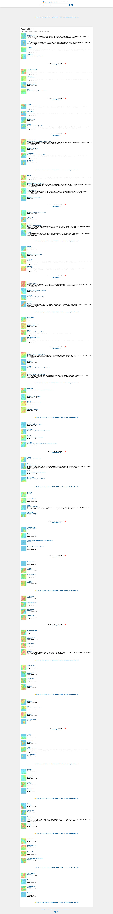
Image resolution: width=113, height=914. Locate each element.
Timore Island (30, 789)
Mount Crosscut (31, 643)
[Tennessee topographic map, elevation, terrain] (23, 262)
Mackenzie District (41, 374)
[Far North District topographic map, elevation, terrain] (23, 529)
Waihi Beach (30, 429)
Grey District (40, 465)
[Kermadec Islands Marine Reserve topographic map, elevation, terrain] (23, 548)
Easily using (57, 17)
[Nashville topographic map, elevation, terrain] (23, 184)
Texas (34, 90)
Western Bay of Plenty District (44, 367)
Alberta (32, 267)
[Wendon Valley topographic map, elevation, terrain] (23, 778)
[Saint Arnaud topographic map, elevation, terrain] (23, 674)
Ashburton (30, 353)
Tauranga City (41, 296)
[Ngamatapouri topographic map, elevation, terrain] (23, 841)
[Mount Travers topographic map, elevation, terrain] (23, 667)
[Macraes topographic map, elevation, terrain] (23, 403)
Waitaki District (38, 402)
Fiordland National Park (33, 337)
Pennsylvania (35, 409)
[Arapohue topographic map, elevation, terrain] (23, 494)
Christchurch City (31, 83)
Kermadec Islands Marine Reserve (35, 546)
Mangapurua (30, 824)
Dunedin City (38, 105)
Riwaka (29, 879)
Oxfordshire (39, 254)
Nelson (29, 118)
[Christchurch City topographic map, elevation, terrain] (23, 85)
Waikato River (30, 317)
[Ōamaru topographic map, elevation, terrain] (23, 459)
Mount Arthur (30, 650)
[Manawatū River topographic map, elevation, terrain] (23, 226)
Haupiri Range (30, 596)
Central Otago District (32, 324)
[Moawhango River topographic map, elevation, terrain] (23, 847)
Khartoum (29, 76)
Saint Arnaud (30, 672)
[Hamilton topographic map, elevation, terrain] (23, 213)
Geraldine (29, 436)
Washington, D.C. (31, 140)
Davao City (30, 54)
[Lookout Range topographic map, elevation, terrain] (23, 639)
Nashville (29, 182)
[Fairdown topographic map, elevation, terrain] (23, 771)
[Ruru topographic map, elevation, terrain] (23, 149)
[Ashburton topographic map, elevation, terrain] (23, 355)
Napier (28, 505)
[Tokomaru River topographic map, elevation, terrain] (23, 853)
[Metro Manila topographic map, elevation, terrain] (23, 233)
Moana (34, 148)
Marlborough (35, 472)
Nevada (34, 48)
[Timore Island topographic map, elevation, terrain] (23, 791)
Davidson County (41, 183)
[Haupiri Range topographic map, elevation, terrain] (23, 598)
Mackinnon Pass (31, 886)
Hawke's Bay (35, 424)
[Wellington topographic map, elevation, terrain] (23, 127)
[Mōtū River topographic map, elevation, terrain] (23, 570)
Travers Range (30, 615)
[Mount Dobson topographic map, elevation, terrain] (23, 875)
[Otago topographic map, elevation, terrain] (23, 702)
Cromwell (29, 442)
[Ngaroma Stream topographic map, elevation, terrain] (23, 500)
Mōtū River (30, 568)
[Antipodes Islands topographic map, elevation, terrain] (23, 721)
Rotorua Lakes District (42, 389)
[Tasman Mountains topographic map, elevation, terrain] (23, 604)
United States (29, 48)
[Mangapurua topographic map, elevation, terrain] (23, 826)
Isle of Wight (30, 196)
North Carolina (35, 331)
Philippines (30, 41)
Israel (28, 283)
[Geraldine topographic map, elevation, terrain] (23, 438)
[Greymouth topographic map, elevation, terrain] (23, 466)
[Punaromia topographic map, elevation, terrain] (23, 390)
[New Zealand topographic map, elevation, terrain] (23, 113)
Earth (28, 89)
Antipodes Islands (31, 719)
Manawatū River (31, 224)
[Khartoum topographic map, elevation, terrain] (23, 78)
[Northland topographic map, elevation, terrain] (23, 362)
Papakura (39, 396)
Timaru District (40, 437)
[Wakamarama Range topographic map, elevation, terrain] (23, 632)
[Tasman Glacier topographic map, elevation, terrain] (23, 375)
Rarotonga (29, 892)
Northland (29, 360)
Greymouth (30, 464)
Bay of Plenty (35, 296)
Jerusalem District (33, 283)
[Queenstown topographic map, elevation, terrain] (23, 156)
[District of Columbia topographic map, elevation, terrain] (23, 72)
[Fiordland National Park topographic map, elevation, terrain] (23, 340)
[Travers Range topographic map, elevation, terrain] (23, 617)
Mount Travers (30, 665)
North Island (30, 160)
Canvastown (30, 512)
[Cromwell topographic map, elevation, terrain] (23, 444)
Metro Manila (30, 231)
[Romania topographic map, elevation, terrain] (23, 177)
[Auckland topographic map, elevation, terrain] (23, 36)
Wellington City (40, 125)
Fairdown (29, 769)
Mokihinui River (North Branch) (35, 858)
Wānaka (29, 289)
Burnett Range (30, 609)
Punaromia (30, 388)
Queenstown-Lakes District (41, 154)
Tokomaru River (31, 851)
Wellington (29, 124)
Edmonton (29, 266)
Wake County (41, 331)
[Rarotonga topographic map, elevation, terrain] (23, 894)
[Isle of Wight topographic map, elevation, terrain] (23, 198)
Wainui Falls (30, 685)
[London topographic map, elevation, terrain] (23, 750)
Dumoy (29, 533)
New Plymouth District (41, 478)
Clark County (39, 48)
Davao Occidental (35, 55)
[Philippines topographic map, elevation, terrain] (23, 43)
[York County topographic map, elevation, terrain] (23, 410)
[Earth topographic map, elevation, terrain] (23, 91)
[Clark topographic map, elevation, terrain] (23, 191)
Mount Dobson (31, 873)
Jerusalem (29, 282)
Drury (28, 395)
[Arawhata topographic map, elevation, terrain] (23, 806)
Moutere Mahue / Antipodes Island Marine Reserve (40, 540)
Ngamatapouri (30, 839)
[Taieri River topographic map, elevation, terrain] (23, 715)
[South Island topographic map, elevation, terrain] (23, 304)
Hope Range (30, 581)
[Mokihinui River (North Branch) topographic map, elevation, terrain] (23, 860)
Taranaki (34, 478)
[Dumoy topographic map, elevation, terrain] (23, 535)
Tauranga (29, 295)
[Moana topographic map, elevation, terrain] (23, 708)
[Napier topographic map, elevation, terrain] (23, 507)
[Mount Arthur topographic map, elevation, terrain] (23, 652)
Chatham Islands (31, 561)
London (29, 747)
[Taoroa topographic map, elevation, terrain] (23, 736)
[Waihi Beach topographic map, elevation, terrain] (23, 431)
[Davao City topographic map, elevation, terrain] (23, 56)
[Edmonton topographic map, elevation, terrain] (23, 269)
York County (30, 408)
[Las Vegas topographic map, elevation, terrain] (23, 50)
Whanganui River (31, 574)
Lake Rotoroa (30, 678)
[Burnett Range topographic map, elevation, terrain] (23, 611)
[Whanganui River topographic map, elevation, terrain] (23, 576)
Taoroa (29, 734)
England (35, 197)
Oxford (29, 253)
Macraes (29, 401)
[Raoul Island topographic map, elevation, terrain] (23, 743)
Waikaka (29, 782)
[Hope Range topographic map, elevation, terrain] (23, 583)
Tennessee (35, 183)
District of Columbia (32, 69)
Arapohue (29, 492)
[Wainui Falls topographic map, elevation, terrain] (23, 687)
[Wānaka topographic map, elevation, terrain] (23, 291)
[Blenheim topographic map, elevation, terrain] (23, 473)
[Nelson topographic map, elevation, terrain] (23, 120)
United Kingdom (30, 197)
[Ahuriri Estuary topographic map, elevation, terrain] (23, 425)
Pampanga (34, 190)
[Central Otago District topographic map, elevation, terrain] (23, 326)
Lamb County (38, 90)
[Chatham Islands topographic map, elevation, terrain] (23, 563)
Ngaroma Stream (31, 498)
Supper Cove (30, 810)
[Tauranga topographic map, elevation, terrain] (23, 297)
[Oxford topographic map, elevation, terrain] (23, 255)
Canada (28, 267)
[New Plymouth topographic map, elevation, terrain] (23, 479)
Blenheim (29, 471)
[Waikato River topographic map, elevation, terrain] (23, 319)
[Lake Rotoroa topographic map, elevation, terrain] (23, 680)
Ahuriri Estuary (31, 423)
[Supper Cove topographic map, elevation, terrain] (23, 812)
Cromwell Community (48, 443)
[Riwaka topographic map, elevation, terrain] (23, 881)
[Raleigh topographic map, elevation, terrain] (23, 333)
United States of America (31, 141)
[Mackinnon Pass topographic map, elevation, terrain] (23, 888)
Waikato (34, 212)
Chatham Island (31, 817)
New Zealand (29, 35)
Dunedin (29, 104)
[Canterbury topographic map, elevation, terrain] (23, 219)
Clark (28, 189)
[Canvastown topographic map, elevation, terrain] (23, 514)
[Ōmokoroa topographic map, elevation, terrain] (23, 368)
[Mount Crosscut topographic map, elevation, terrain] (23, 645)
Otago (34, 105)
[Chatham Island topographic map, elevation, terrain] (23, 819)
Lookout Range (31, 637)
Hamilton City (38, 212)
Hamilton (29, 211)
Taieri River (30, 713)
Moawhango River (31, 845)
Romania (29, 175)
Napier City (40, 424)
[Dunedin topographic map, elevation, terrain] (23, 107)
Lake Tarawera (50, 389)
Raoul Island (30, 741)
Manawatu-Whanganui (37, 225)
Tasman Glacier (31, 373)
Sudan (28, 77)
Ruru (28, 147)
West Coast (35, 465)
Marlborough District (42, 472)
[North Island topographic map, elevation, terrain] (23, 162)
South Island (30, 302)
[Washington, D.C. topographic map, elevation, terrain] (23, 142)
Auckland (29, 34)
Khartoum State (33, 77)
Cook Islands (29, 894)
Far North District (31, 527)
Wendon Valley (30, 776)
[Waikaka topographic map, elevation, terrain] (23, 784)
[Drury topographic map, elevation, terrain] (23, 397)
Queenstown (30, 153)
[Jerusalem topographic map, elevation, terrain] (23, 284)
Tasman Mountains (32, 602)
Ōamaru (29, 457)
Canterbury (35, 84)
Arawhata (29, 804)
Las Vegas (29, 47)
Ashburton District (41, 354)
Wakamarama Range (32, 630)
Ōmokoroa (29, 366)
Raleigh (29, 330)
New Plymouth (30, 477)
